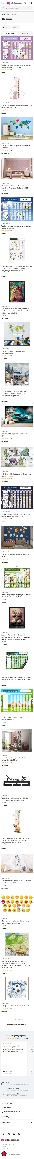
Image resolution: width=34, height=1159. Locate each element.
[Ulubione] (25, 3)
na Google (25, 1038)
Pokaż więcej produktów (17, 1025)
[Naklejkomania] (17, 1140)
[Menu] (3, 3)
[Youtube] (14, 1134)
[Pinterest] (19, 1134)
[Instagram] (9, 1134)
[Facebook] (3, 1134)
